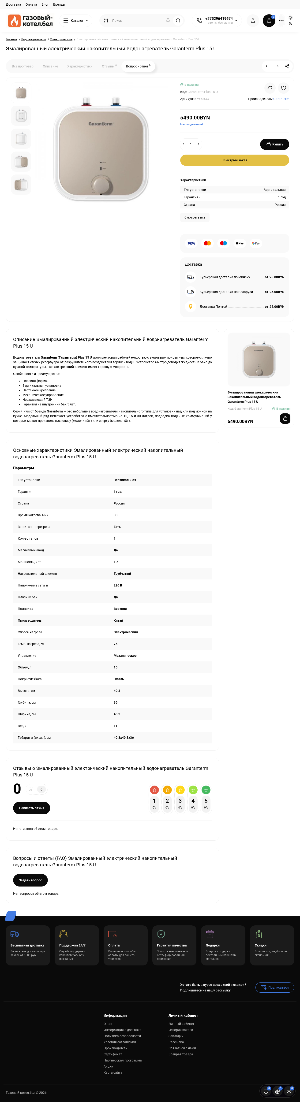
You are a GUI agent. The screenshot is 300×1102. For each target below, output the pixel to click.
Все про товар (23, 66)
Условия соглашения (120, 1042)
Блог (45, 4)
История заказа (181, 1030)
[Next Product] (277, 66)
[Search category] (106, 20)
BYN (281, 20)
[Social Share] (287, 66)
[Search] (168, 20)
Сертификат (113, 1054)
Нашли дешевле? (191, 124)
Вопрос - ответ (138, 66)
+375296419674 (219, 18)
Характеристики (80, 66)
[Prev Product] (267, 66)
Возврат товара (181, 1054)
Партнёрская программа (123, 1060)
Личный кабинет (181, 1024)
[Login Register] (253, 20)
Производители (116, 1048)
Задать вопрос (30, 880)
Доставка (13, 4)
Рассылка (176, 1042)
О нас (108, 1024)
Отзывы (109, 66)
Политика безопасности (122, 1036)
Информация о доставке (122, 1030)
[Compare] (270, 88)
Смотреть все (194, 217)
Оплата (31, 4)
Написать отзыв (31, 808)
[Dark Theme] (290, 23)
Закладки (176, 1036)
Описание (50, 66)
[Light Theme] (290, 17)
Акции (108, 1066)
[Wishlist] (283, 88)
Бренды (59, 4)
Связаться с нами (182, 1048)
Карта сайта (113, 1072)
